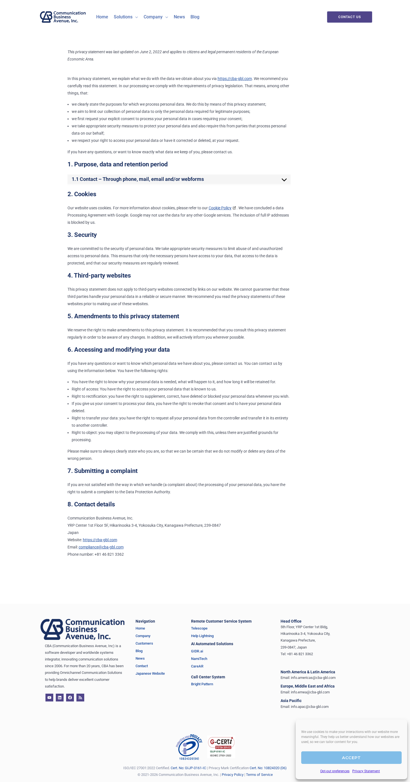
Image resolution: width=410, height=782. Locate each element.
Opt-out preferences (334, 771)
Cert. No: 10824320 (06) (268, 768)
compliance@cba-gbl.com (101, 547)
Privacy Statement (366, 771)
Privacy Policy (232, 775)
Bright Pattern (202, 684)
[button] (135, 17)
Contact (142, 666)
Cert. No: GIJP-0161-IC (188, 768)
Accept (351, 757)
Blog (139, 651)
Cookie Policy (220, 208)
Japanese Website (150, 673)
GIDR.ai (197, 651)
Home (140, 628)
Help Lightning (202, 636)
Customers (144, 643)
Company (143, 636)
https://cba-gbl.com (235, 78)
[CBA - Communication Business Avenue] (63, 16)
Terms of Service (259, 775)
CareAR (197, 666)
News (140, 658)
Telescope (199, 628)
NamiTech (199, 659)
